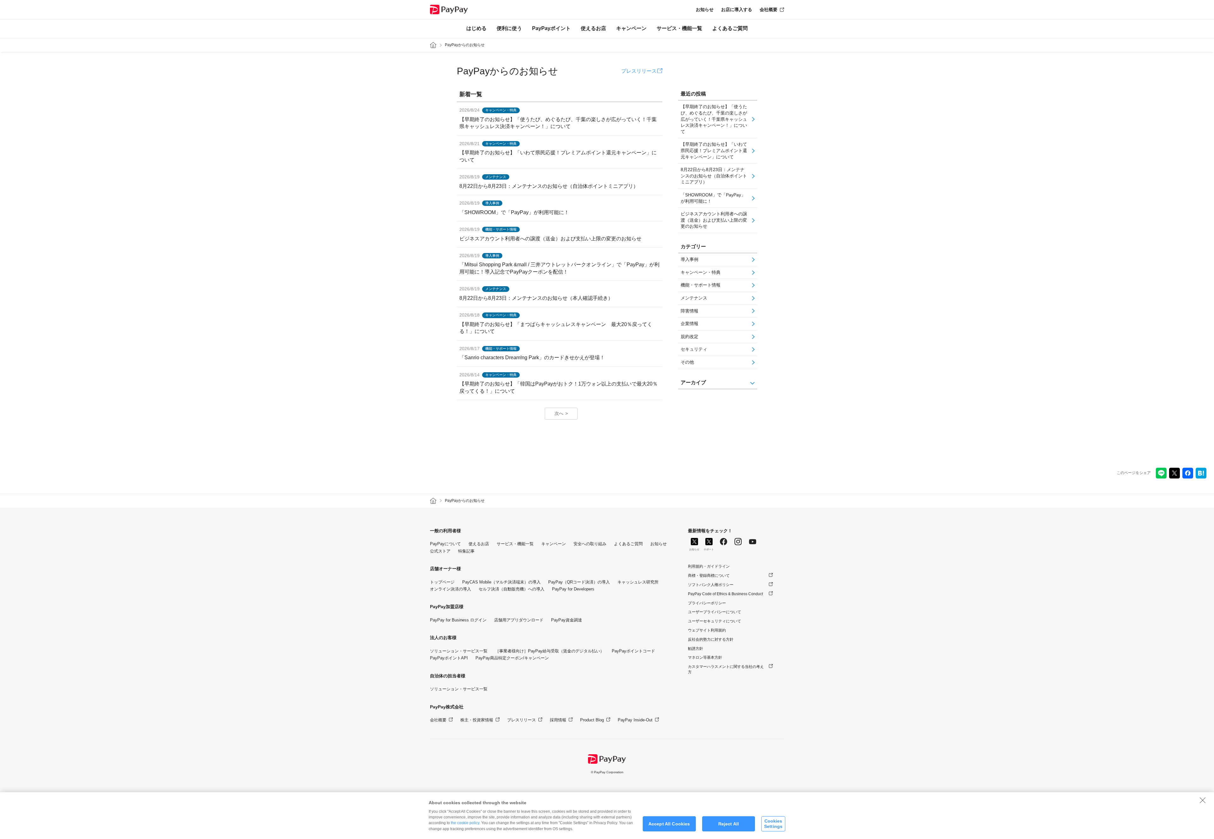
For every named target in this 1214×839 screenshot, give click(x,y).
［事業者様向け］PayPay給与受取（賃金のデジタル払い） (549, 651)
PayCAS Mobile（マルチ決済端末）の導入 (501, 582)
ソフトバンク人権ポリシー (710, 585)
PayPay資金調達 (566, 620)
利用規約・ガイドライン (709, 566)
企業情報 (689, 323)
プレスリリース (639, 71)
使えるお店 (593, 28)
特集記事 (466, 551)
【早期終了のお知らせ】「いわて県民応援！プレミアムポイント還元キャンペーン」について (714, 150)
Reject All (728, 823)
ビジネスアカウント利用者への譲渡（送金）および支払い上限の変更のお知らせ (714, 220)
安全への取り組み (589, 543)
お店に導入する (736, 9)
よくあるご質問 (730, 28)
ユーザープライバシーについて (714, 612)
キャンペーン (631, 28)
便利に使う (509, 28)
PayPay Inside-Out (635, 720)
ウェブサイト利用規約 (707, 630)
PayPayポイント (551, 28)
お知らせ (705, 9)
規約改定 (689, 336)
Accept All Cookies (669, 823)
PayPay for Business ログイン (458, 620)
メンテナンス (694, 297)
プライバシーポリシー (707, 603)
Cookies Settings (773, 823)
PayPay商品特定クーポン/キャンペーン (512, 658)
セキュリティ (694, 349)
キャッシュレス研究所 (638, 582)
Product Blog (592, 720)
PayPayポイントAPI (449, 658)
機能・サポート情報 (700, 284)
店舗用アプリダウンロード (518, 620)
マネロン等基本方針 (705, 657)
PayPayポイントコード (633, 651)
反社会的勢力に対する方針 (710, 639)
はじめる (476, 28)
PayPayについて (445, 543)
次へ (559, 413)
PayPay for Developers (573, 589)
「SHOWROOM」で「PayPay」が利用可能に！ (713, 198)
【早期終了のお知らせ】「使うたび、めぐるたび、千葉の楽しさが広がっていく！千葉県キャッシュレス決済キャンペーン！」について (714, 119)
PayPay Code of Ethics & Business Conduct (725, 594)
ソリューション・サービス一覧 (458, 651)
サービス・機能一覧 (679, 28)
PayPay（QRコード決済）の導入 (579, 582)
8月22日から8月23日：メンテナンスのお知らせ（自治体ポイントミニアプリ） (714, 175)
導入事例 (689, 259)
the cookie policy (465, 823)
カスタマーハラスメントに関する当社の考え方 (726, 669)
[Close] (1202, 800)
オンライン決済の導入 (450, 589)
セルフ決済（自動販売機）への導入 (511, 589)
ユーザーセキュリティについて (714, 621)
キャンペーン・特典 (700, 272)
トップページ (442, 582)
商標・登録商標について (709, 575)
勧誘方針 (695, 648)
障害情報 (689, 310)
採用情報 (558, 720)
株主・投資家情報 (476, 720)
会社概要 (768, 9)
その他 (687, 362)
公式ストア (440, 551)
